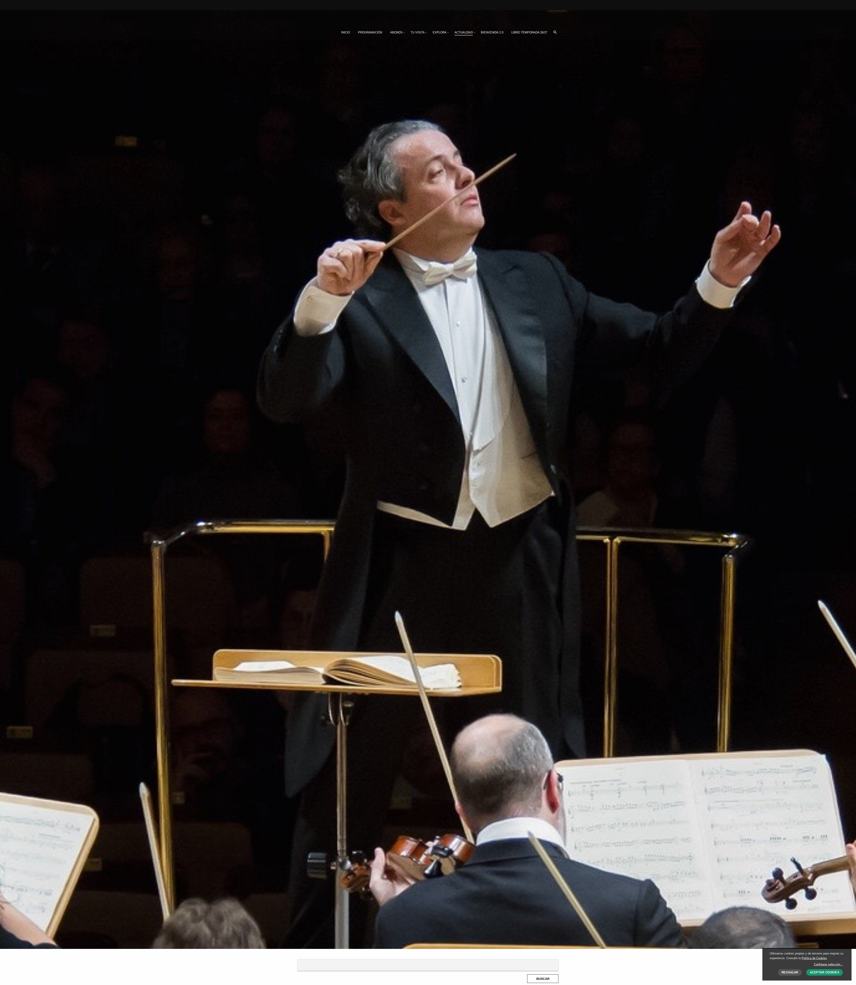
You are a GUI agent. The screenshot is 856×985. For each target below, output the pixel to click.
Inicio (345, 32)
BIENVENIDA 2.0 (492, 32)
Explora (440, 32)
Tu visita (418, 32)
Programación (370, 32)
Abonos (396, 32)
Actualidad (464, 32)
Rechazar (790, 972)
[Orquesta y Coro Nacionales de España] (327, 17)
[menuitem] (345, 32)
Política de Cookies (814, 958)
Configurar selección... (828, 964)
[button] (555, 32)
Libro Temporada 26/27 (529, 32)
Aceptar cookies (825, 972)
